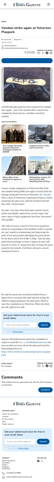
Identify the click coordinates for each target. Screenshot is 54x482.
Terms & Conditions (10, 414)
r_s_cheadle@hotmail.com (34, 342)
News (3, 22)
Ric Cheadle (45, 194)
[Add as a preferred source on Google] (30, 52)
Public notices (8, 424)
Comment (45, 390)
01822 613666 (15, 473)
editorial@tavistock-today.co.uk (19, 477)
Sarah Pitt (7, 40)
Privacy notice (18, 332)
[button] (5, 4)
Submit (44, 325)
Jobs (4, 421)
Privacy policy (7, 419)
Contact (5, 416)
